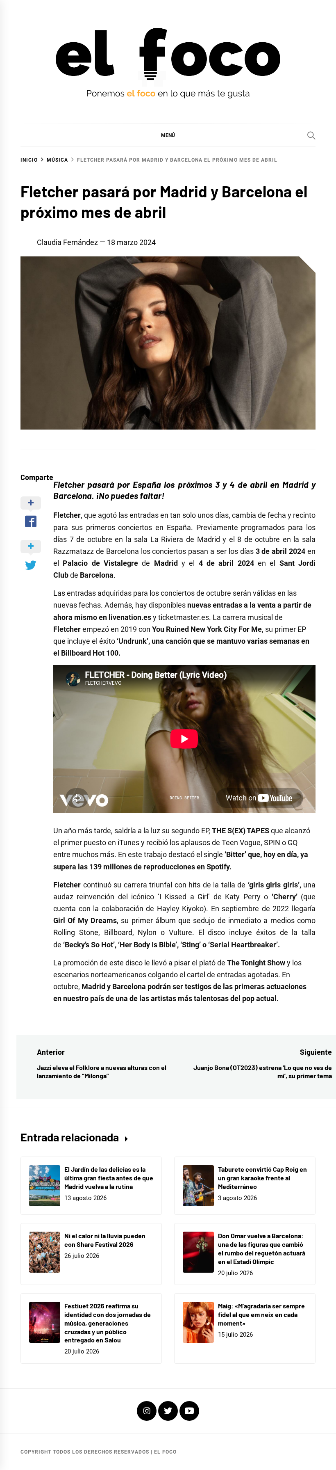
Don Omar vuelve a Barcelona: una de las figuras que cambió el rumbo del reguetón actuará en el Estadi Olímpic (261, 1248)
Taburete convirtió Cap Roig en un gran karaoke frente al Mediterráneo (262, 1177)
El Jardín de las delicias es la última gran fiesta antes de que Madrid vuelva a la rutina (108, 1177)
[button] (168, 135)
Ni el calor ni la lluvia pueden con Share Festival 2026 (104, 1240)
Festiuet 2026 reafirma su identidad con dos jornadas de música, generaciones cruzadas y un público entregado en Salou (107, 1323)
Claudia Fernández (67, 242)
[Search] (311, 135)
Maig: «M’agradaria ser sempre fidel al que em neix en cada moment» (261, 1314)
